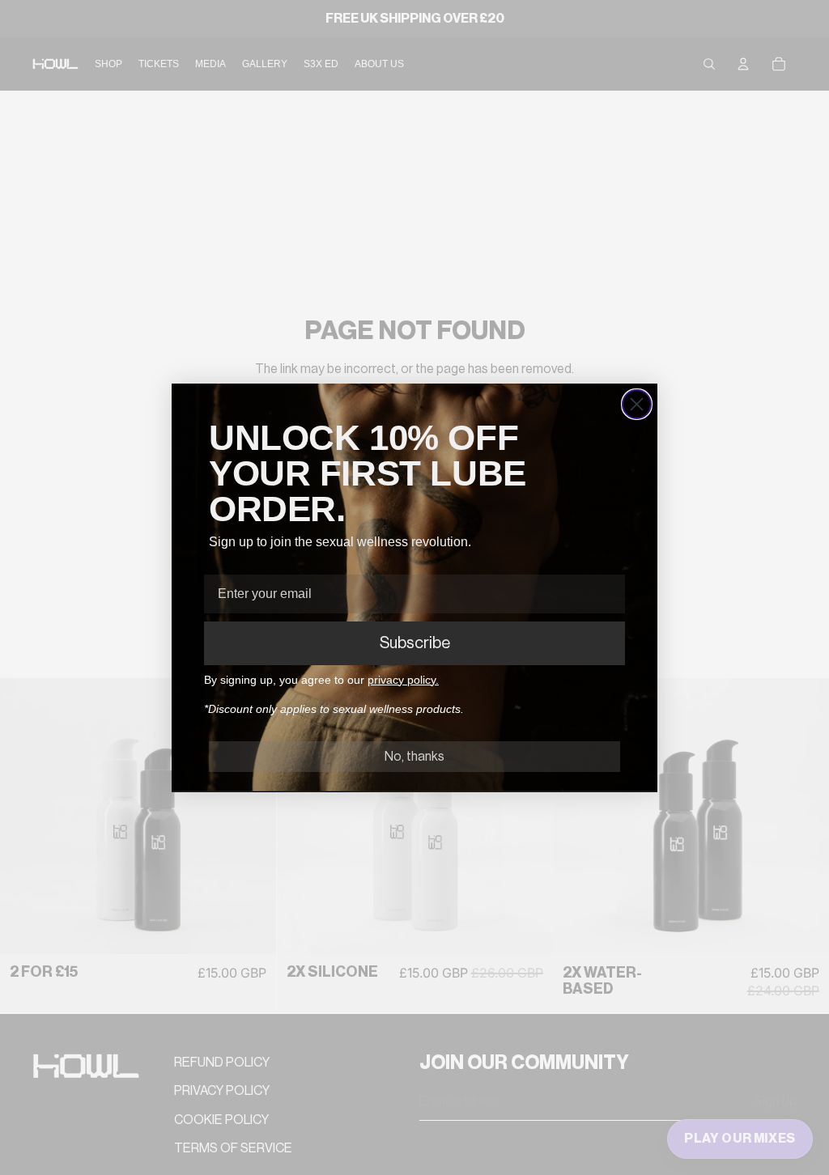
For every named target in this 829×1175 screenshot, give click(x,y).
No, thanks (414, 756)
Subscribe (415, 643)
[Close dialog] (637, 404)
